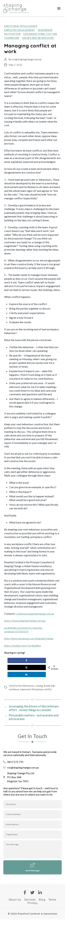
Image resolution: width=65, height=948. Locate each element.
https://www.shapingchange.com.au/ (25, 620)
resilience (14, 689)
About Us (15, 899)
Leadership (45, 30)
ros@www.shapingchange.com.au (35, 613)
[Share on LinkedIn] (27, 674)
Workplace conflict (42, 689)
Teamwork (11, 37)
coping (39, 685)
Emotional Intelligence (20, 26)
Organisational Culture (40, 33)
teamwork (25, 689)
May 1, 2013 (15, 64)
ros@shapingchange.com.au (27, 59)
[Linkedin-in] (40, 892)
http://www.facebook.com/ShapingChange (28, 638)
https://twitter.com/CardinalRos (22, 645)
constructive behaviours (22, 685)
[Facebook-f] (25, 892)
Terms (52, 899)
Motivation (12, 33)
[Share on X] (27, 667)
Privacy (33, 903)
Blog (42, 899)
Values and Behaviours (38, 37)
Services (30, 899)
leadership (49, 685)
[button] (59, 8)
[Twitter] (32, 892)
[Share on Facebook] (27, 660)
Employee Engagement (19, 30)
